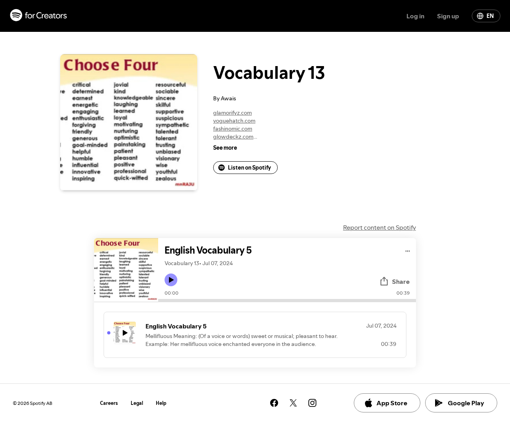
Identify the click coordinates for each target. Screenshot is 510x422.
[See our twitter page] (293, 403)
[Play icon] (171, 280)
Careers (109, 403)
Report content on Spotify (379, 227)
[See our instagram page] (312, 403)
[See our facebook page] (274, 403)
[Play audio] (408, 250)
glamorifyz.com (232, 113)
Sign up (448, 16)
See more (225, 148)
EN (490, 16)
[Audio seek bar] (287, 300)
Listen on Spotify (249, 168)
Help (161, 403)
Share (401, 281)
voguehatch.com (234, 121)
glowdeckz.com (233, 137)
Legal (137, 403)
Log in (415, 16)
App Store (392, 403)
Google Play (466, 403)
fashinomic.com (232, 129)
